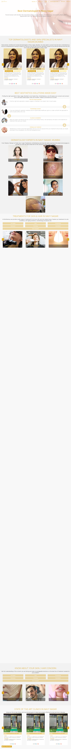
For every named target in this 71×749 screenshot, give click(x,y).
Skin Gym (63, 1)
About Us (68, 1)
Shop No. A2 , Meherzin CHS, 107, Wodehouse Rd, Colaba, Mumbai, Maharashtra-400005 (12, 737)
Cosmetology (11, 79)
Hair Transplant (35, 228)
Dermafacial (58, 226)
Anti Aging (6, 79)
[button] (68, 64)
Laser (35, 223)
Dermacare (15, 79)
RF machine (7, 739)
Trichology (10, 79)
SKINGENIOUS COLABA (12, 733)
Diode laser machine (12, 739)
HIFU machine (11, 740)
